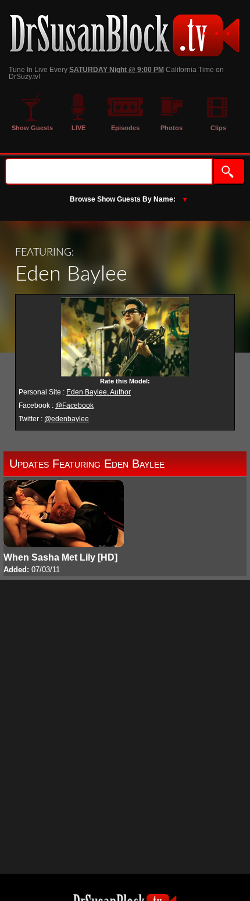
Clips (218, 127)
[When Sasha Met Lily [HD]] (63, 528)
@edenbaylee (66, 419)
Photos (171, 127)
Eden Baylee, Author (98, 392)
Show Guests (32, 127)
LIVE (78, 127)
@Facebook (74, 405)
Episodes (125, 127)
